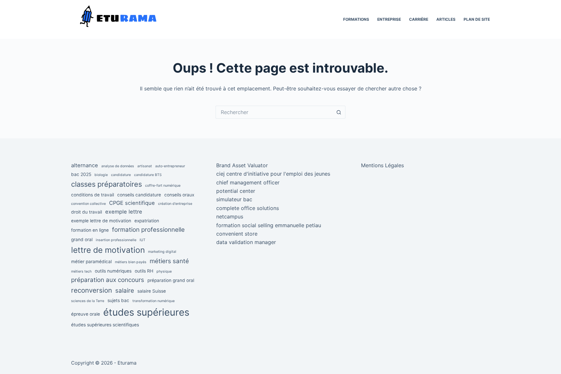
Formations (356, 19)
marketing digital (162, 252)
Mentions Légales (382, 165)
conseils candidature (139, 194)
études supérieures (146, 312)
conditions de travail (92, 194)
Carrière (418, 19)
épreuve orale (85, 314)
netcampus (229, 216)
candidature (121, 175)
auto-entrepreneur (170, 166)
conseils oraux (179, 194)
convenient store (236, 233)
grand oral (82, 239)
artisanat (144, 166)
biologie (101, 175)
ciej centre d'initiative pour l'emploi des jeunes (273, 173)
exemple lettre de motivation (101, 220)
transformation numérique (153, 301)
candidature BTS (148, 175)
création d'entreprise (175, 204)
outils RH (144, 271)
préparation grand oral (170, 280)
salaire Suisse (151, 291)
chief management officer (248, 182)
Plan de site (477, 19)
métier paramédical (91, 261)
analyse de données (117, 166)
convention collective (88, 204)
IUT (142, 240)
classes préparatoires (106, 184)
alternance (84, 165)
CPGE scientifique (132, 203)
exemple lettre (123, 211)
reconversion (91, 290)
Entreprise (389, 19)
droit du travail (86, 212)
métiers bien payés (130, 262)
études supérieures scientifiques (105, 324)
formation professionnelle (148, 229)
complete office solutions (247, 208)
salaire (124, 290)
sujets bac (118, 300)
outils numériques (113, 271)
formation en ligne (90, 230)
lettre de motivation (108, 250)
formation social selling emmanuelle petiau (268, 225)
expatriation (146, 220)
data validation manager (246, 242)
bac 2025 (81, 174)
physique (164, 271)
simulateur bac (234, 199)
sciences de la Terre (87, 301)
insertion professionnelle (116, 240)
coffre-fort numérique (163, 185)
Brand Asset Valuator (242, 165)
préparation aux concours (107, 280)
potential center (235, 191)
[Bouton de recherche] (338, 112)
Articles (445, 19)
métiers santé (169, 261)
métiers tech (81, 271)
